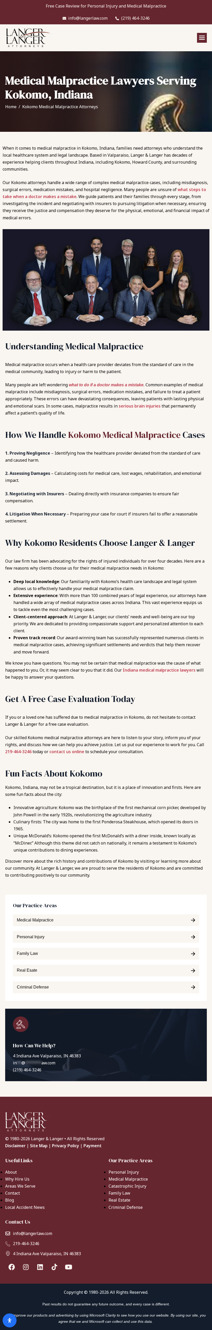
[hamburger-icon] (202, 38)
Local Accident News (25, 1207)
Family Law (119, 1193)
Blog (9, 1200)
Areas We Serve (20, 1186)
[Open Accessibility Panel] (10, 1320)
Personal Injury (124, 1172)
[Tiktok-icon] (54, 1266)
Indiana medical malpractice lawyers (159, 670)
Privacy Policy (65, 1146)
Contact (12, 1193)
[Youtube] (68, 1266)
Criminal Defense (126, 1207)
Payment (93, 1146)
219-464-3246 (18, 751)
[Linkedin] (40, 1266)
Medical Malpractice (128, 1179)
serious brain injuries (140, 406)
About (11, 1172)
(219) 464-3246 (27, 1070)
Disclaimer (15, 1146)
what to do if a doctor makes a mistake (106, 385)
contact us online (66, 751)
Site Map (39, 1146)
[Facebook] (11, 1266)
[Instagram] (25, 1266)
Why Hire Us (17, 1179)
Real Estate (119, 1200)
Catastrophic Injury (127, 1186)
